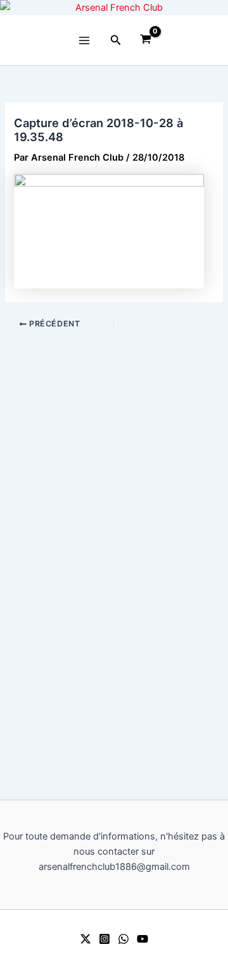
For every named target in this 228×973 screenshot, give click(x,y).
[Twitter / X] (85, 939)
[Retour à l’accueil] (114, 7)
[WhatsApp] (123, 939)
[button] (116, 40)
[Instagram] (104, 939)
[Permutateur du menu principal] (84, 40)
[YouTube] (142, 939)
